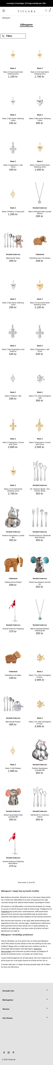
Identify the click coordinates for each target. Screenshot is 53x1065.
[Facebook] (4, 1053)
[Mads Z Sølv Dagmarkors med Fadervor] (13, 331)
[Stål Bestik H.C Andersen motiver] (40, 796)
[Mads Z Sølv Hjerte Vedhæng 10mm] (13, 100)
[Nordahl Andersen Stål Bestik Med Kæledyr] (40, 517)
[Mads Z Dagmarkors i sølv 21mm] (40, 331)
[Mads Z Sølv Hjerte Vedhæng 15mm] (40, 100)
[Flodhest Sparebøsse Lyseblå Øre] (13, 517)
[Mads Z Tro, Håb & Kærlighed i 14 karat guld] (40, 703)
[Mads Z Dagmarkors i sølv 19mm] (13, 147)
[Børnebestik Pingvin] (13, 703)
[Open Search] (46, 10)
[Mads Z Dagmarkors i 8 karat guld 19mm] (13, 424)
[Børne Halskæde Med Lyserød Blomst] (40, 193)
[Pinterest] (13, 1053)
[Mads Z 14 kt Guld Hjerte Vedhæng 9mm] (40, 53)
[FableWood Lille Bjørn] (13, 657)
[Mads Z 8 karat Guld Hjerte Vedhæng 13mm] (40, 284)
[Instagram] (9, 1053)
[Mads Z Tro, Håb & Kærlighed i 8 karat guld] (40, 657)
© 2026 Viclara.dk (8, 1060)
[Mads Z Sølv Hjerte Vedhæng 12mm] (13, 284)
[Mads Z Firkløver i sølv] (13, 378)
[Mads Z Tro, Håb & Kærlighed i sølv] (40, 378)
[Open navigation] (7, 10)
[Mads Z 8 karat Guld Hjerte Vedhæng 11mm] (40, 147)
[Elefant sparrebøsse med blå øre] (40, 564)
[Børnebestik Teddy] (13, 240)
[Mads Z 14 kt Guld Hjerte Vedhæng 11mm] (13, 471)
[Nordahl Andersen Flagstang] (13, 610)
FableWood (5, 912)
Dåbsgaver (6, 18)
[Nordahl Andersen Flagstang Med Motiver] (13, 843)
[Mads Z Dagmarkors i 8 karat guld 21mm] (40, 424)
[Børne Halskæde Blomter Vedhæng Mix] (40, 610)
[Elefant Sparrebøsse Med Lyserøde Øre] (13, 796)
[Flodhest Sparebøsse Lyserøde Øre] (40, 750)
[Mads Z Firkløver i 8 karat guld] (13, 193)
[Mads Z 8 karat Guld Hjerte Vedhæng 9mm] (13, 53)
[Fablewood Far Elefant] (13, 564)
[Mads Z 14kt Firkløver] (13, 750)
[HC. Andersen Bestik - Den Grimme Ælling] (40, 471)
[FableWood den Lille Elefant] (40, 240)
